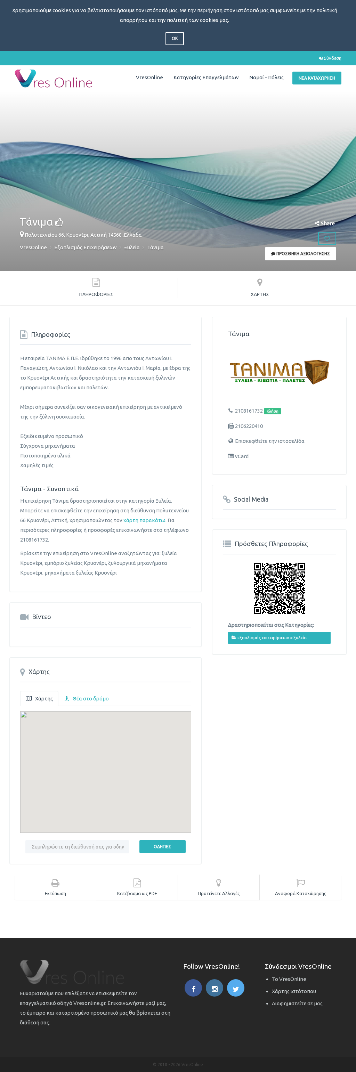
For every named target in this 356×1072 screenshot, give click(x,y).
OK (175, 38)
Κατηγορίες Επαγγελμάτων (206, 77)
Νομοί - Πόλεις (266, 77)
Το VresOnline (289, 979)
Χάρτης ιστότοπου (294, 991)
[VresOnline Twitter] (235, 988)
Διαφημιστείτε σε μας (297, 1003)
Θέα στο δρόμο (91, 698)
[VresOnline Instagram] (214, 988)
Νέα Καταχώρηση (317, 78)
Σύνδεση (332, 58)
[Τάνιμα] (279, 372)
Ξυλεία (300, 637)
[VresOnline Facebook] (193, 988)
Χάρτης (44, 698)
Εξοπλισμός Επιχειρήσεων (263, 637)
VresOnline (149, 77)
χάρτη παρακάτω (144, 520)
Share (328, 223)
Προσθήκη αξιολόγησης (302, 253)
